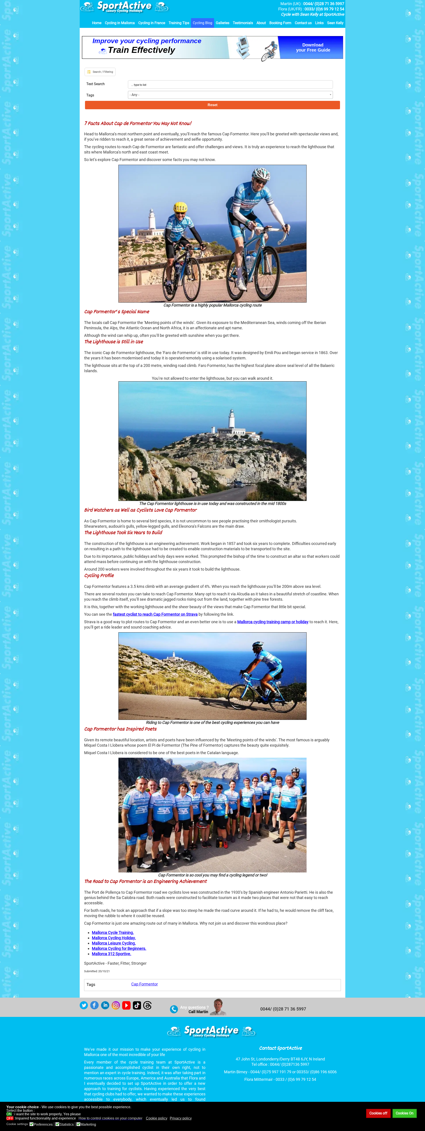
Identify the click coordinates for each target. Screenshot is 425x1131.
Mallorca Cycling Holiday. (114, 937)
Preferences (43, 1124)
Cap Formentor (144, 984)
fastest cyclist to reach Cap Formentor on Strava (155, 614)
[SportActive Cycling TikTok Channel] (138, 1008)
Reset (212, 105)
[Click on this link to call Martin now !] (198, 1014)
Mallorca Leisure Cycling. (114, 943)
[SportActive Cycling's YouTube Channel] (127, 1008)
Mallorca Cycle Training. (113, 932)
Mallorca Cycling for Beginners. (119, 948)
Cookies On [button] (404, 1113)
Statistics (67, 1124)
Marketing (88, 1124)
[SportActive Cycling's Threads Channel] (148, 1008)
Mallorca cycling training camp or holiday (273, 621)
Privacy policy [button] (181, 1118)
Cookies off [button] (378, 1113)
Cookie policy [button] (156, 1118)
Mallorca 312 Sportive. (111, 953)
